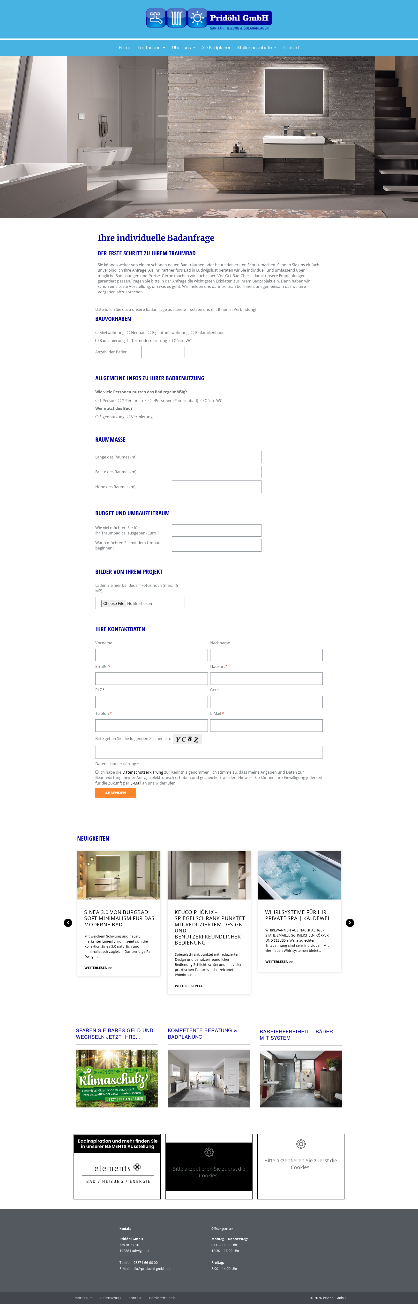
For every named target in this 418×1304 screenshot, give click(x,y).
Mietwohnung (112, 332)
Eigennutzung (112, 416)
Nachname (220, 643)
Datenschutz (110, 1298)
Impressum (83, 1298)
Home (125, 48)
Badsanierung (112, 340)
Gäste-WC (183, 340)
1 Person (107, 400)
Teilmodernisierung (149, 340)
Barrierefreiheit (162, 1298)
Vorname (103, 643)
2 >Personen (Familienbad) (173, 400)
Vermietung (142, 416)
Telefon (102, 713)
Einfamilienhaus (209, 332)
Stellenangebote (254, 48)
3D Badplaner (216, 48)
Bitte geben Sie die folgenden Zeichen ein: (133, 738)
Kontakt (291, 48)
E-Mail (215, 713)
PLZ (98, 690)
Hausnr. (217, 666)
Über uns (181, 48)
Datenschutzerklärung (115, 763)
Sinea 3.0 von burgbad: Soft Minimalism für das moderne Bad (119, 918)
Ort (213, 690)
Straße (101, 666)
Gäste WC (213, 400)
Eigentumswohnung (170, 332)
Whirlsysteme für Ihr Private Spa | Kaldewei (297, 915)
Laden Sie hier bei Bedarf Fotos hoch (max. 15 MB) (136, 588)
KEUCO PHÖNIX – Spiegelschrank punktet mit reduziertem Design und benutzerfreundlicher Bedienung (210, 927)
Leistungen (149, 48)
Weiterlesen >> (98, 967)
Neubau (138, 332)
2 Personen (132, 400)
